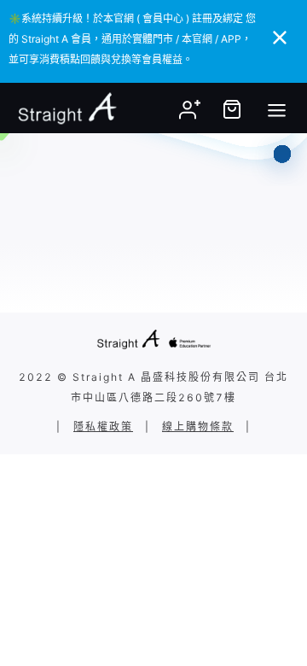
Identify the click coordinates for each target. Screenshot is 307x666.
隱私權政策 (103, 426)
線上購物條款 (198, 426)
